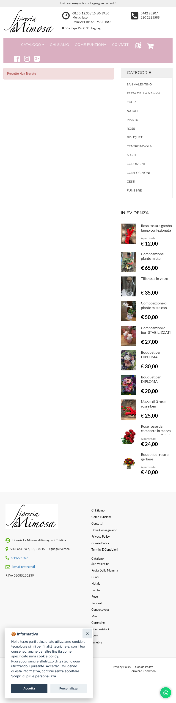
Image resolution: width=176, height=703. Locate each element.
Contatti (96, 523)
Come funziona (101, 517)
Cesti (131, 181)
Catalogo (31, 44)
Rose (131, 128)
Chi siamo (97, 510)
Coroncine (136, 164)
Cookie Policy (144, 667)
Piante (132, 119)
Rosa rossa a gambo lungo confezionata (156, 227)
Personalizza (68, 688)
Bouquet (134, 137)
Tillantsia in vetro (154, 278)
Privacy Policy (122, 667)
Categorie (139, 72)
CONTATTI (121, 44)
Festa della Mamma (143, 93)
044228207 (19, 558)
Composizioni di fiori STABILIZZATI (156, 330)
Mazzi (131, 155)
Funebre (134, 190)
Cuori (132, 102)
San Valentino (139, 84)
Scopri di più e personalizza (33, 676)
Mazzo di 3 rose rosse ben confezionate (153, 406)
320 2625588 (150, 17)
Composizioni (138, 173)
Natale (133, 111)
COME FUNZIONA (90, 44)
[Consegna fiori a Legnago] (29, 21)
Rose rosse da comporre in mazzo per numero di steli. (156, 431)
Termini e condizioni (104, 549)
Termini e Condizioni (143, 671)
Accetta (29, 688)
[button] (137, 45)
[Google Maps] (35, 58)
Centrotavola (139, 146)
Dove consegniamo (104, 530)
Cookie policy (100, 543)
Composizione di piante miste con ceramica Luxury (154, 307)
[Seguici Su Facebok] (15, 58)
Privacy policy (100, 536)
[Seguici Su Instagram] (25, 58)
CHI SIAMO (59, 44)
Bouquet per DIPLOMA (151, 354)
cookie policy (47, 656)
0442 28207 (149, 13)
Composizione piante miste (152, 256)
